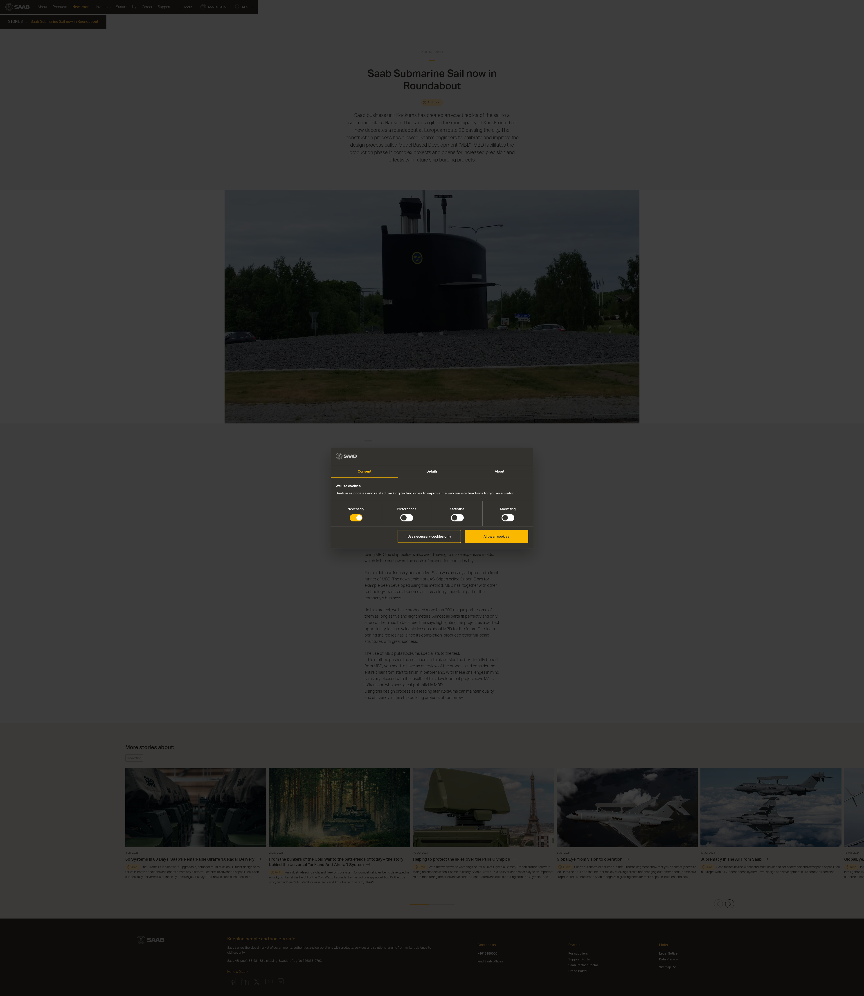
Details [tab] (432, 471)
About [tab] (499, 471)
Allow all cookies (496, 536)
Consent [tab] (364, 471)
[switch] (406, 517)
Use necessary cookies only (429, 536)
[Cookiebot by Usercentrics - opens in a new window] (508, 456)
